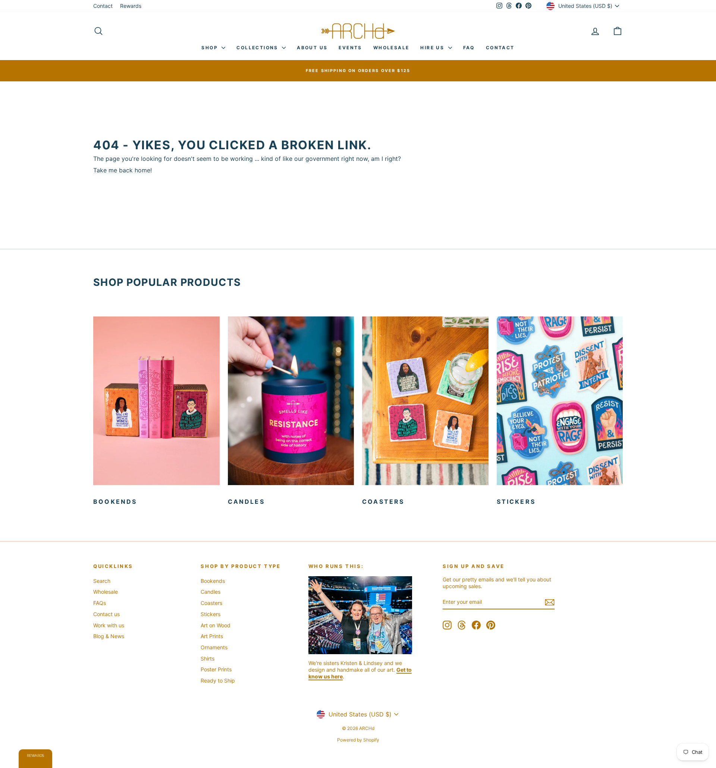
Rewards (130, 6)
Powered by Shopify (358, 740)
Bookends (213, 581)
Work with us (108, 625)
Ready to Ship (218, 680)
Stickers (210, 614)
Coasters (211, 603)
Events (350, 47)
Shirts (207, 658)
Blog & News (108, 636)
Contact (103, 6)
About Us (312, 47)
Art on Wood (215, 625)
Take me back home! (122, 170)
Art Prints (212, 636)
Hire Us (433, 47)
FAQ (469, 47)
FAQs (99, 603)
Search (101, 581)
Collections (258, 47)
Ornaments (214, 647)
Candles (210, 592)
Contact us (106, 614)
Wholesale (391, 47)
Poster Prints (216, 669)
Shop (210, 47)
